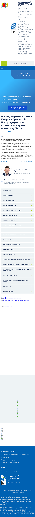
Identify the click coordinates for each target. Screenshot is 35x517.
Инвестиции (5, 457)
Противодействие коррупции (10, 462)
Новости (10, 131)
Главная (3, 131)
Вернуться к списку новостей (26, 161)
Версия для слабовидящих (9, 471)
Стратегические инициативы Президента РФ (15, 454)
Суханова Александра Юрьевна (14, 179)
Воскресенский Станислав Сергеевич (22, 170)
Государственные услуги (8, 460)
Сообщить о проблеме (17, 108)
